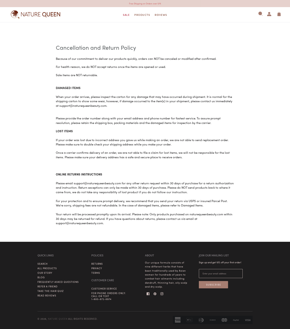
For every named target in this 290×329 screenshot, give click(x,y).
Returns (97, 263)
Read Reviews (46, 295)
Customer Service (104, 288)
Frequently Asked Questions (58, 282)
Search (42, 263)
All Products (47, 268)
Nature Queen (57, 319)
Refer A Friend (47, 286)
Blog (41, 277)
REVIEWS (161, 15)
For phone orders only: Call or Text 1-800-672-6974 (108, 296)
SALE (126, 15)
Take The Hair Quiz (50, 291)
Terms (95, 273)
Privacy (96, 268)
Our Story (44, 273)
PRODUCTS (142, 15)
